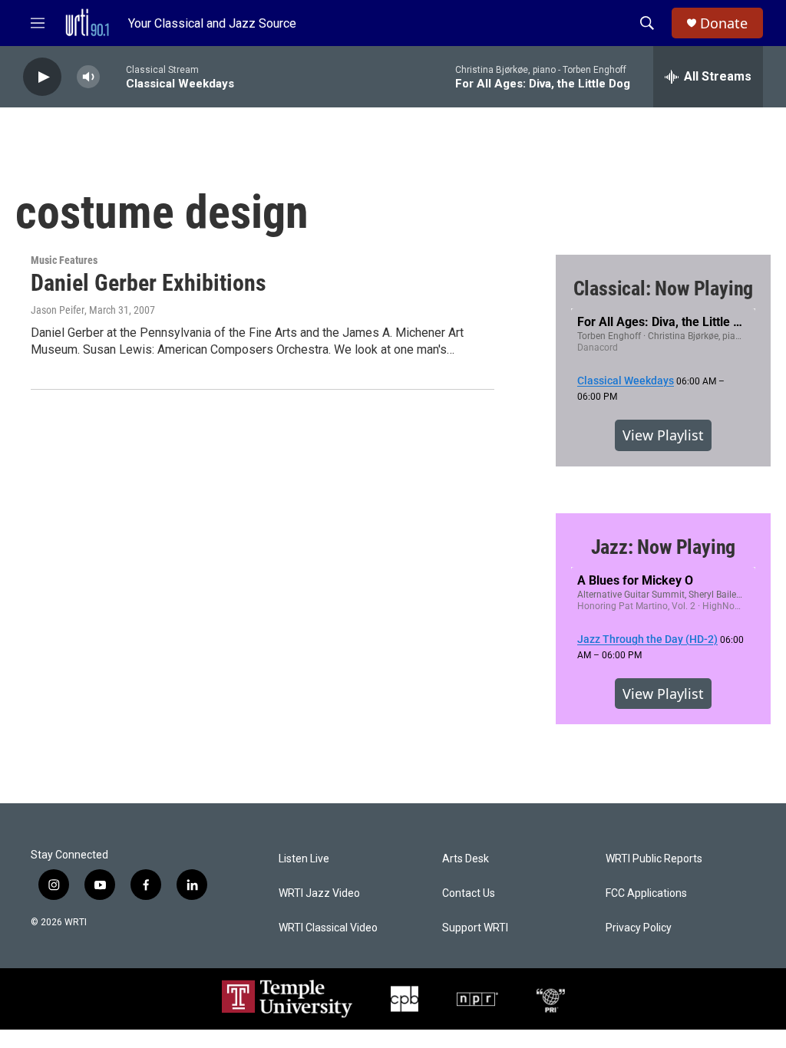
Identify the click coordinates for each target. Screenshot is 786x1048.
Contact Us (468, 893)
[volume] (88, 77)
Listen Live (304, 859)
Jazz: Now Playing (663, 547)
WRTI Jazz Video (319, 893)
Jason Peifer (57, 310)
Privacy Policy (639, 928)
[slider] (113, 76)
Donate (724, 23)
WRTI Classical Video (328, 928)
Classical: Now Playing (663, 288)
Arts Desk (465, 859)
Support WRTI (475, 928)
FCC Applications (646, 893)
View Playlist (663, 435)
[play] (42, 77)
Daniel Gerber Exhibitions (148, 282)
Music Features (64, 260)
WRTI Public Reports (654, 859)
